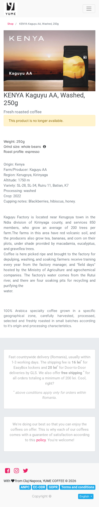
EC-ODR (39, 487)
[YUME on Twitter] (25, 470)
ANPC (25, 487)
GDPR (53, 487)
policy (41, 440)
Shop (10, 23)
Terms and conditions (77, 487)
